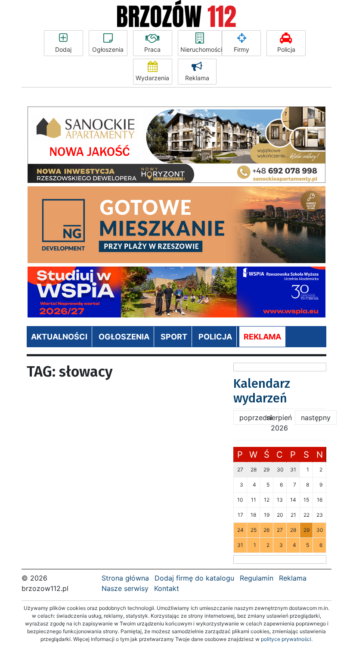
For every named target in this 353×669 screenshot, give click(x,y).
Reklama (197, 78)
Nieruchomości (201, 49)
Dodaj (63, 49)
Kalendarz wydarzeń (261, 391)
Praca (152, 49)
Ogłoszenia (108, 49)
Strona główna (125, 578)
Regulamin (256, 578)
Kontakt (166, 588)
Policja (286, 49)
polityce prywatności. (287, 639)
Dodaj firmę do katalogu (194, 578)
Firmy (241, 49)
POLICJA (215, 336)
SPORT (174, 336)
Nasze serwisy (125, 588)
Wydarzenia (152, 78)
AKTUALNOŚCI (59, 336)
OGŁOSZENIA (124, 336)
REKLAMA (262, 336)
